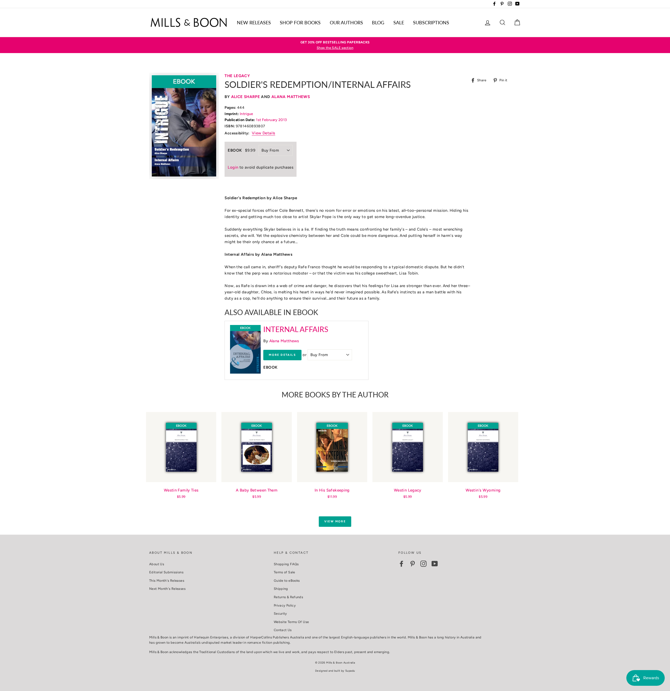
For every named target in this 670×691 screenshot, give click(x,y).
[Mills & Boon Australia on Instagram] (423, 564)
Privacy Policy (285, 605)
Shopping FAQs (286, 564)
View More (335, 521)
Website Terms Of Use (291, 622)
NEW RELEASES (254, 22)
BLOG (378, 22)
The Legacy (237, 75)
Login (233, 167)
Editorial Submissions (166, 572)
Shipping (281, 589)
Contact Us (283, 630)
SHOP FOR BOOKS (300, 22)
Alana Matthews (290, 96)
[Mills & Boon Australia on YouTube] (435, 564)
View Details (263, 133)
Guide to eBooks (287, 581)
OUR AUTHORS (346, 22)
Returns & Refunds (288, 597)
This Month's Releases (166, 581)
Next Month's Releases (167, 589)
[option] (335, 45)
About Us (156, 564)
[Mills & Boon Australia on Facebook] (401, 564)
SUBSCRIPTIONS (431, 22)
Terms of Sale (284, 572)
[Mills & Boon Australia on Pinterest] (412, 564)
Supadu (350, 670)
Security (280, 613)
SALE (398, 22)
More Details (282, 355)
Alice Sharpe (245, 96)
